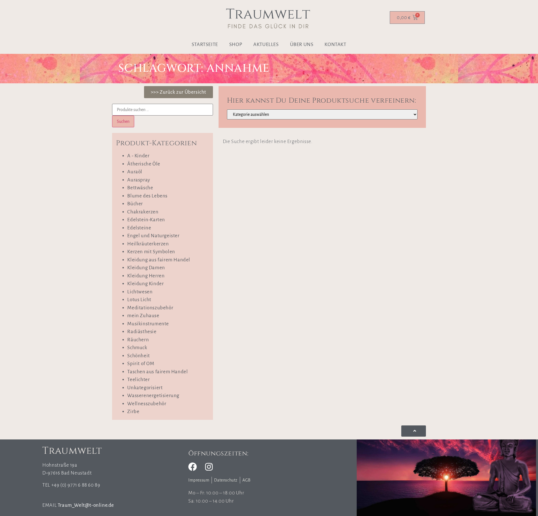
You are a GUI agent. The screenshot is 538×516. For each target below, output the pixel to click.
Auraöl (134, 171)
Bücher (135, 203)
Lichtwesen (139, 291)
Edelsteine (139, 228)
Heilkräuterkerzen (148, 244)
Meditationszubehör (150, 307)
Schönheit (138, 355)
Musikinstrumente (148, 323)
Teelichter (138, 379)
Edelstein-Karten (146, 219)
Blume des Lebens (147, 196)
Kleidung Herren (145, 275)
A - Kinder (138, 155)
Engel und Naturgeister (153, 235)
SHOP (235, 44)
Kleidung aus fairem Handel (158, 259)
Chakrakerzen (142, 212)
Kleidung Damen (146, 267)
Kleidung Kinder (145, 283)
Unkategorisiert (145, 387)
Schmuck (137, 347)
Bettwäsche (140, 187)
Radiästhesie (141, 331)
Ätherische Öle (143, 164)
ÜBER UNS (302, 44)
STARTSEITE (205, 44)
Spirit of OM (140, 363)
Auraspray (138, 180)
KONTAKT (335, 44)
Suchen (123, 121)
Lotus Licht (139, 299)
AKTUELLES (266, 44)
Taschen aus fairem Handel (157, 371)
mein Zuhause (143, 315)
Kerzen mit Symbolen (151, 251)
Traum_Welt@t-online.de (86, 505)
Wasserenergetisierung (153, 395)
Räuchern (138, 339)
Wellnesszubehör (146, 403)
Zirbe (133, 411)
